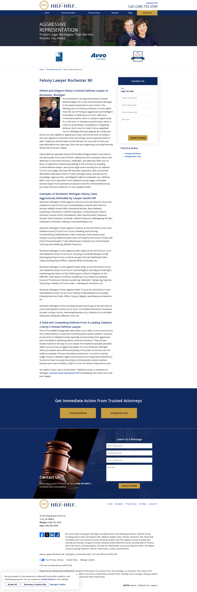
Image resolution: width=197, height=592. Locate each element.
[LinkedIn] (52, 534)
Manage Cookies (87, 560)
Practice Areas (94, 13)
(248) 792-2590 (146, 6)
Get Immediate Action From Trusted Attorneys (98, 400)
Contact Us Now (137, 138)
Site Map (142, 504)
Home (47, 13)
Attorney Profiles (68, 13)
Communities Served (53, 69)
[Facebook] (42, 534)
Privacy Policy (131, 504)
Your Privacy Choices (54, 560)
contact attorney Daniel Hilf (64, 373)
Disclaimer (119, 504)
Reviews (115, 13)
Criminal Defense (133, 153)
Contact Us (151, 3)
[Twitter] (47, 534)
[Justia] (57, 534)
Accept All (12, 584)
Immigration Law (133, 156)
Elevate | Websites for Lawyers (140, 585)
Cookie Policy (72, 560)
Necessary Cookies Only (35, 584)
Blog (130, 13)
